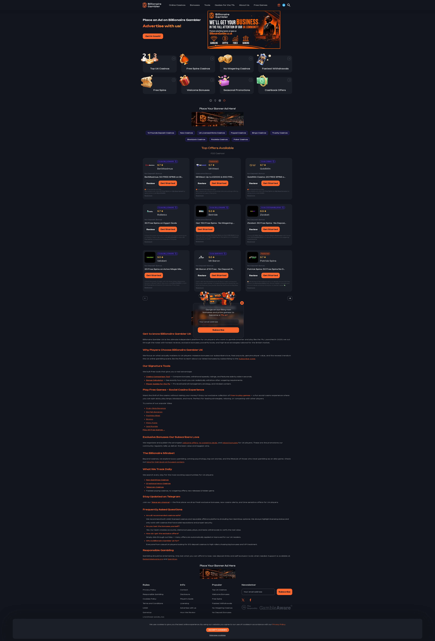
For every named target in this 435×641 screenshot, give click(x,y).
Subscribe (218, 330)
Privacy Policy (278, 624)
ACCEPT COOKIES (217, 630)
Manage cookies (217, 635)
